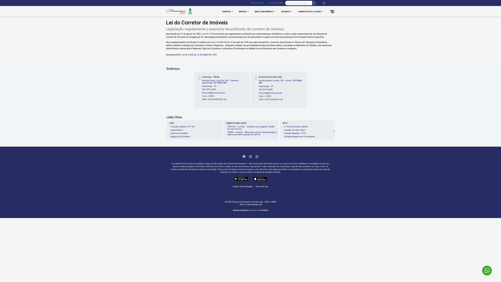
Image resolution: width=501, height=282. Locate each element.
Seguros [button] (286, 11)
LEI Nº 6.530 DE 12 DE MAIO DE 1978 (199, 55)
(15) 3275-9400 (209, 89)
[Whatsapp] (257, 156)
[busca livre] (314, 3)
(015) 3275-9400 (276, 3)
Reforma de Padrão (179, 133)
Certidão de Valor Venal (294, 130)
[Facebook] (244, 156)
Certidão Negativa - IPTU (295, 133)
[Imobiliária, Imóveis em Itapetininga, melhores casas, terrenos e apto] (179, 11)
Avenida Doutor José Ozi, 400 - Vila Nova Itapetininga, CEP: (220, 81)
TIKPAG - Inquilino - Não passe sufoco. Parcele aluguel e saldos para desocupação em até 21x (252, 133)
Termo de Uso (261, 186)
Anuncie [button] (226, 11)
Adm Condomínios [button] (264, 11)
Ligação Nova (177, 130)
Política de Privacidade (243, 186)
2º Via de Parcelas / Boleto (296, 126)
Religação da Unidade (180, 136)
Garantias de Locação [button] (310, 11)
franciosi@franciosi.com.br (213, 93)
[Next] (334, 131)
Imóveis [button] (243, 11)
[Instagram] (250, 156)
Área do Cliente (257, 3)
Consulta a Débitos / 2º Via (182, 126)
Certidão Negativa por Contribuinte (299, 136)
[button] (323, 3)
